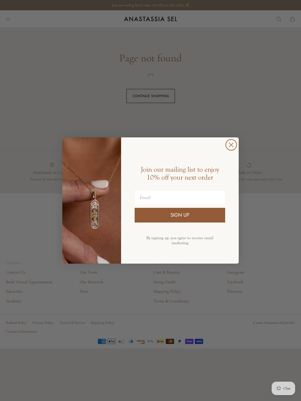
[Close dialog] (231, 145)
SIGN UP (179, 214)
